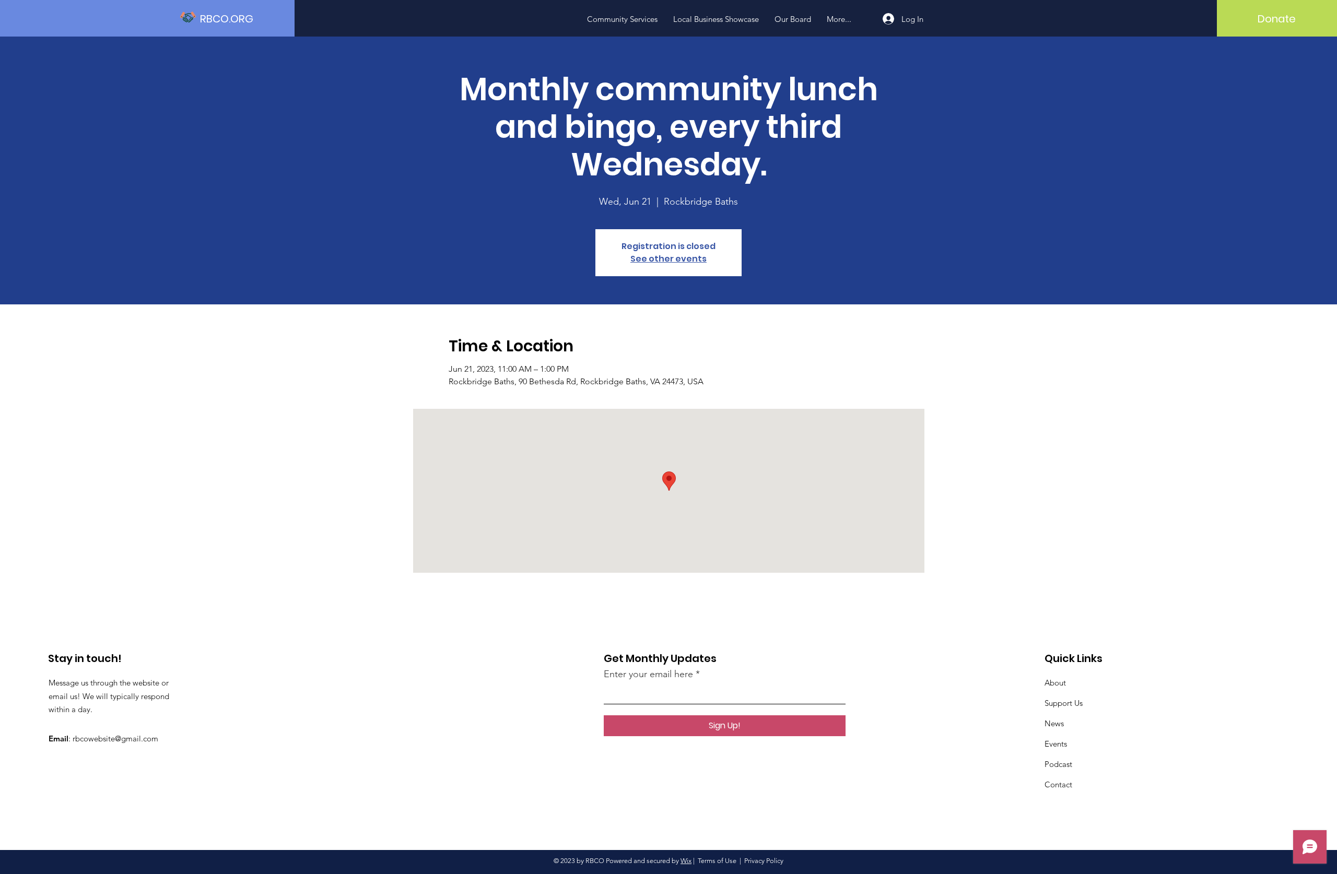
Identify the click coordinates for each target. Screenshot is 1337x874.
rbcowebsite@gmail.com (115, 738)
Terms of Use (717, 861)
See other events (668, 259)
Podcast (1058, 764)
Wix (686, 861)
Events (1056, 744)
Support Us (1064, 703)
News (1054, 723)
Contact (1058, 784)
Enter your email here (648, 674)
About (1055, 683)
